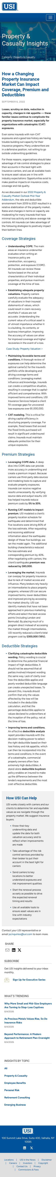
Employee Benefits (15, 1083)
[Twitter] (31, 1148)
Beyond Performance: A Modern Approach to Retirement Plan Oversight (27, 1036)
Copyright (43, 1163)
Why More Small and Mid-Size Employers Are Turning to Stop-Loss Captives (28, 1006)
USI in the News (27, 1160)
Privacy (37, 1166)
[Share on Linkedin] (14, 950)
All (5, 1068)
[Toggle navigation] (50, 17)
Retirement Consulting (17, 1098)
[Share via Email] (8, 950)
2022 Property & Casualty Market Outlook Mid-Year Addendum (24, 196)
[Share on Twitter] (19, 950)
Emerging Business (15, 1105)
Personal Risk (11, 1090)
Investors (27, 1163)
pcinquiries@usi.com (20, 934)
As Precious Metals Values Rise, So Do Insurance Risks (25, 1021)
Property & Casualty (24, 57)
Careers (13, 1163)
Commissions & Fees (28, 1170)
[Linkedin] (24, 1148)
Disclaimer (47, 1160)
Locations (9, 1160)
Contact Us (22, 1166)
